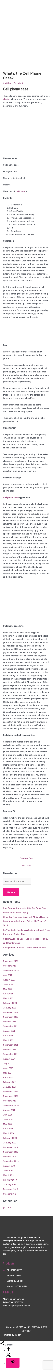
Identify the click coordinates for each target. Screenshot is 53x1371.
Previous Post (26, 858)
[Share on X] (8, 1356)
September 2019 (11, 1161)
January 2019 (9, 1184)
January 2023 (9, 1007)
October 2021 (9, 1049)
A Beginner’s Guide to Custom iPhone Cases (24, 947)
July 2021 (7, 1063)
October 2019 (9, 1156)
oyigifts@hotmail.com (20, 1305)
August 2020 (9, 1110)
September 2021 (11, 1054)
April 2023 (8, 993)
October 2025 (9, 966)
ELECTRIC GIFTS (14, 1281)
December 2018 (10, 1189)
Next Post (26, 865)
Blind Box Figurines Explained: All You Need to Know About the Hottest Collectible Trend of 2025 (25, 921)
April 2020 (8, 1128)
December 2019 (10, 1147)
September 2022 (11, 1026)
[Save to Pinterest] (13, 1363)
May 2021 (7, 1073)
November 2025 (10, 961)
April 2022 (8, 1035)
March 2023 (8, 998)
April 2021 (8, 1077)
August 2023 (9, 980)
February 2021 (10, 1082)
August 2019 (9, 1166)
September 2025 (11, 970)
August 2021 (9, 1059)
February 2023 (10, 1003)
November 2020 (10, 1096)
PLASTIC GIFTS (14, 1275)
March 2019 (8, 1175)
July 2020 (7, 1115)
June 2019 (8, 1170)
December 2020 (10, 1091)
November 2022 (10, 1017)
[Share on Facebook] (8, 1350)
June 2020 (8, 1119)
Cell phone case (11, 497)
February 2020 (10, 1138)
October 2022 (9, 1021)
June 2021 (8, 1068)
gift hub (8, 83)
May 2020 (7, 1124)
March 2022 (8, 1040)
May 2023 (7, 989)
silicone (21, 191)
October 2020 (9, 1100)
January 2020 (9, 1142)
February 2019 (10, 1180)
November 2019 (10, 1152)
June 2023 (8, 984)
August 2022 (9, 1031)
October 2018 (9, 1194)
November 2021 (10, 1045)
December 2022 (10, 1012)
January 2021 (9, 1087)
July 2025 (7, 975)
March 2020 (8, 1133)
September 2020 (11, 1105)
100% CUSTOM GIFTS (17, 1286)
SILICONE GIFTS (14, 1270)
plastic (6, 99)
